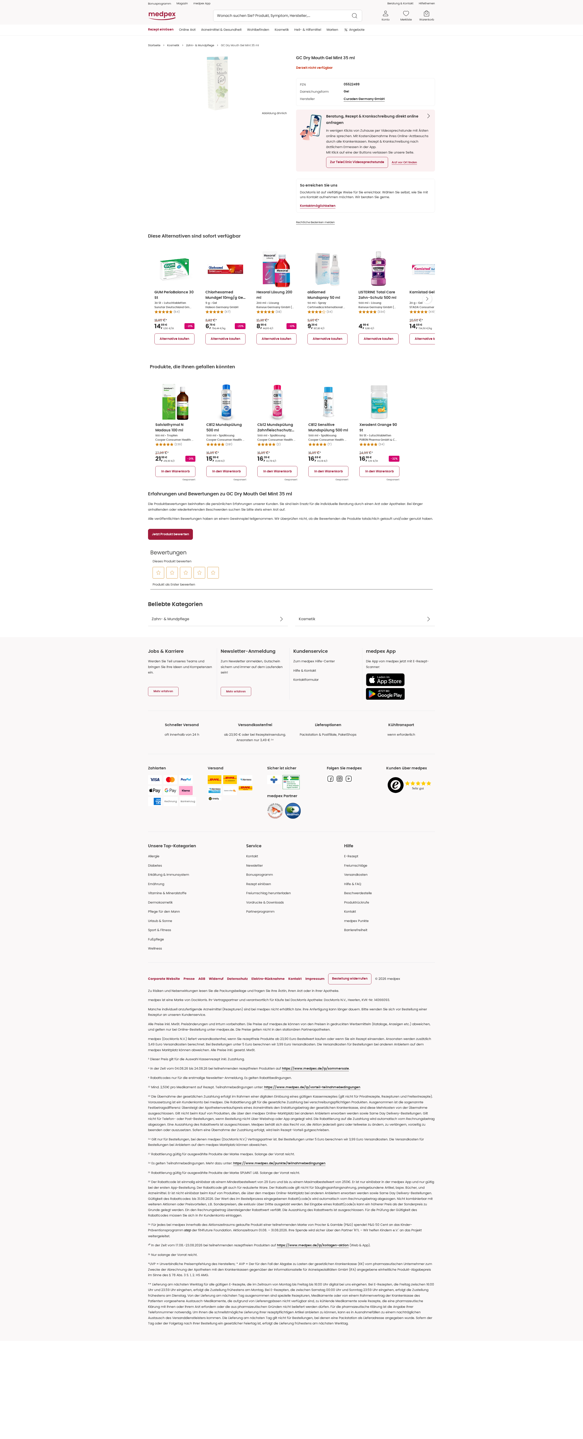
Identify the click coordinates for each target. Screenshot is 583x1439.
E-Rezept (351, 856)
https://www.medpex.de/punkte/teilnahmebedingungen (279, 1163)
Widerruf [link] (216, 978)
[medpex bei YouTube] (348, 778)
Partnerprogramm (260, 911)
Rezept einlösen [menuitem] (161, 29)
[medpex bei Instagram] (339, 778)
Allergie (153, 856)
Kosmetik (173, 45)
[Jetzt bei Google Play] (398, 693)
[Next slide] (427, 298)
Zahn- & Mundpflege (200, 45)
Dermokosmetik (160, 902)
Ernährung (156, 884)
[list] (217, 83)
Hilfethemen (427, 3)
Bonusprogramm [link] (159, 3)
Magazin (182, 3)
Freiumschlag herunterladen (268, 893)
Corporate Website (164, 978)
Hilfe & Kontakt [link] (304, 670)
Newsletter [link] (254, 865)
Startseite (154, 45)
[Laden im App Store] (398, 679)
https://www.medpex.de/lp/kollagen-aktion (313, 1245)
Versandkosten (356, 874)
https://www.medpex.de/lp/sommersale (315, 1068)
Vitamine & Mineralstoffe (167, 893)
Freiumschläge (355, 865)
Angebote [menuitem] (357, 29)
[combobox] (287, 16)
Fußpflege (156, 939)
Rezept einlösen (258, 884)
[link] (275, 811)
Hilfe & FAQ (352, 884)
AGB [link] (201, 978)
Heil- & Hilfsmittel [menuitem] (307, 29)
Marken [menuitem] (332, 29)
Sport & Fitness (159, 930)
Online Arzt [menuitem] (187, 29)
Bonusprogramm (259, 874)
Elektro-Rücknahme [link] (268, 978)
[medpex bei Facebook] (330, 778)
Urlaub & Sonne (160, 921)
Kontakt (252, 856)
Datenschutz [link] (237, 978)
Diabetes (155, 865)
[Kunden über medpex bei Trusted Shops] (410, 785)
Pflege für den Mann (164, 911)
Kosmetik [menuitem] (282, 29)
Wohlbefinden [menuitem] (258, 29)
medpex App (201, 3)
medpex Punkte (356, 921)
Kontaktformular (306, 679)
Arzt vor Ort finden (404, 162)
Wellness (155, 948)
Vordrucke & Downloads (265, 902)
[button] (357, 162)
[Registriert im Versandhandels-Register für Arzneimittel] (291, 782)
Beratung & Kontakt (400, 3)
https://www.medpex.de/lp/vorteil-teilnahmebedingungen (312, 1087)
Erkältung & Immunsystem (168, 874)
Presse (189, 978)
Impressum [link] (315, 978)
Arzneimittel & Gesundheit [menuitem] (221, 29)
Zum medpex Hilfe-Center (314, 661)
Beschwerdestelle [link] (358, 893)
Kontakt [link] (350, 911)
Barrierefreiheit (355, 930)
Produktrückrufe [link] (356, 902)
